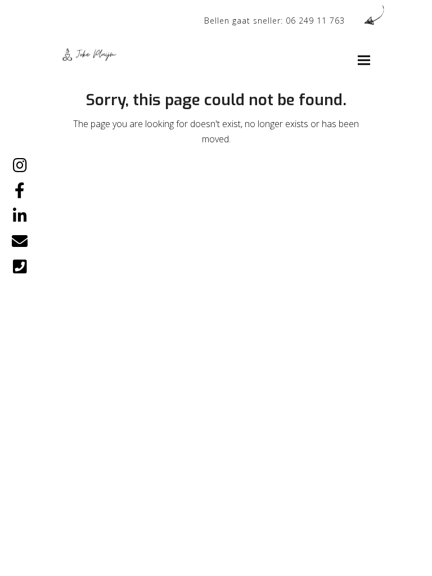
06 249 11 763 (315, 20)
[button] (364, 60)
